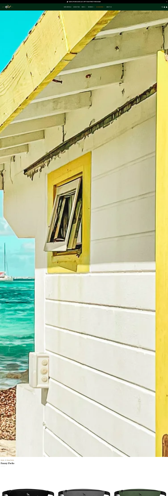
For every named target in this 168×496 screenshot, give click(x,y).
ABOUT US (109, 6)
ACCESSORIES (99, 6)
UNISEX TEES (76, 6)
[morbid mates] (7, 7)
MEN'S (83, 6)
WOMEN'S (90, 6)
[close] (166, 1)
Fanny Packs (10, 460)
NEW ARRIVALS (67, 6)
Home (2, 460)
